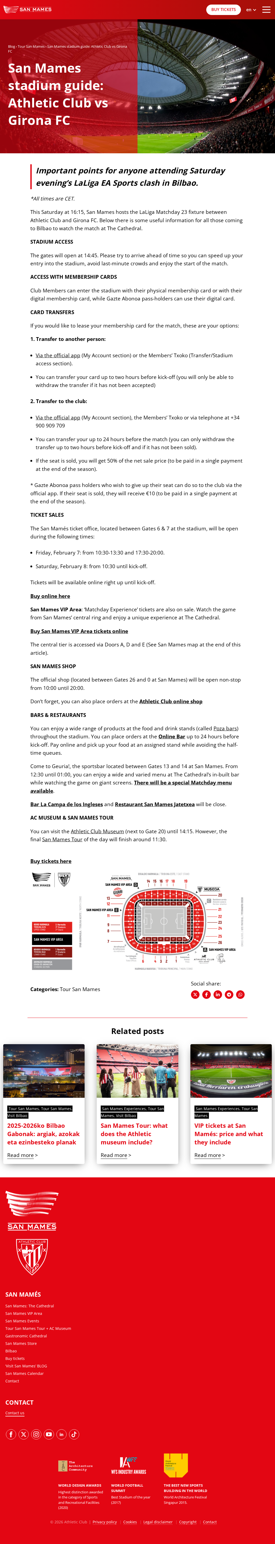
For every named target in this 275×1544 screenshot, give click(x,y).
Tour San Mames (31, 46)
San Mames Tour (62, 839)
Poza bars (225, 728)
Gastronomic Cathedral (26, 1335)
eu (251, 30)
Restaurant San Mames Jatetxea (155, 804)
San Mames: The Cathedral (29, 1305)
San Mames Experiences (124, 1108)
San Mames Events (22, 1320)
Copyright (188, 1521)
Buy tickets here (50, 861)
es (251, 23)
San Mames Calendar (24, 1373)
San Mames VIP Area (23, 1313)
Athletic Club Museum (97, 831)
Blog (11, 46)
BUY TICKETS (223, 9)
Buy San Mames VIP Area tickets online (79, 631)
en (251, 36)
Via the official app (58, 355)
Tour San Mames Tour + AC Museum (38, 1328)
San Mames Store (21, 1343)
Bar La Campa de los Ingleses (66, 804)
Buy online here (50, 596)
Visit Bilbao (17, 1115)
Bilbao (11, 1350)
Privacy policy (105, 1521)
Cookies (130, 1521)
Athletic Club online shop (170, 701)
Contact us (14, 1412)
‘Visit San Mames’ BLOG (26, 1365)
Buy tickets (15, 1358)
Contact (12, 1380)
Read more (20, 1155)
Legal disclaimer (158, 1521)
